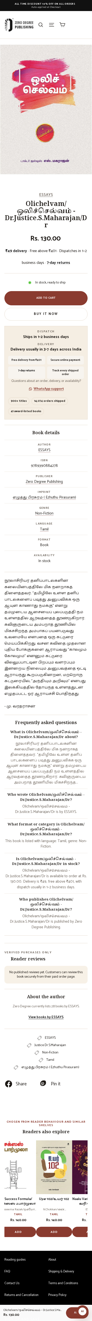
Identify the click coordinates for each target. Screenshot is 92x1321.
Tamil (44, 529)
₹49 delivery (16, 251)
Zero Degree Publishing (44, 482)
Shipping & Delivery (61, 1271)
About (52, 1259)
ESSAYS (46, 194)
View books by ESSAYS (46, 1017)
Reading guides (15, 1259)
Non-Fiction (44, 513)
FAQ (7, 1271)
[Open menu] (51, 24)
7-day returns (58, 262)
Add (18, 1232)
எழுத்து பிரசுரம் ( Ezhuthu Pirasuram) (44, 497)
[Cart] (62, 25)
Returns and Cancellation (21, 1295)
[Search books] (41, 25)
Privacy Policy (57, 1295)
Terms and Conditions (63, 1283)
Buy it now (46, 314)
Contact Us (11, 1283)
